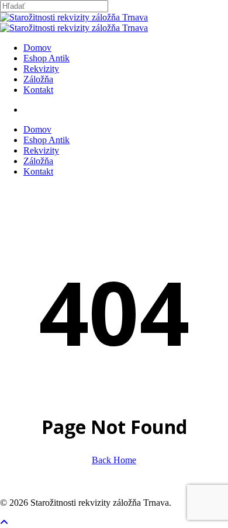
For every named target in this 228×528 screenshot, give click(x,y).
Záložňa (38, 161)
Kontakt (38, 171)
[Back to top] (4, 522)
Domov (37, 129)
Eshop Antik (46, 140)
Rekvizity (41, 150)
